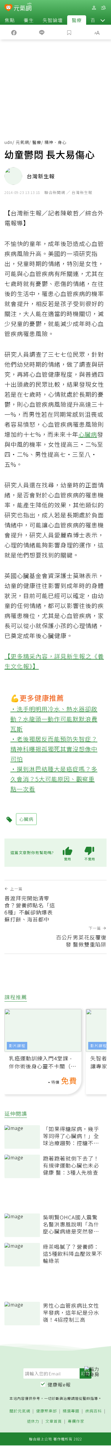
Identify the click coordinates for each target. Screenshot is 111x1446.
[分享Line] (42, 32)
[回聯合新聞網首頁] (8, 8)
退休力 (33, 1421)
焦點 (10, 20)
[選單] (103, 7)
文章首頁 (53, 1421)
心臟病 (87, 434)
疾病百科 (93, 1411)
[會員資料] (93, 7)
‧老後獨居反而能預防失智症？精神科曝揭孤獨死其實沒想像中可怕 (53, 749)
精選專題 (71, 1411)
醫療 (77, 20)
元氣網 (22, 142)
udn (8, 142)
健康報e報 (59, 1384)
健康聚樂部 (46, 1411)
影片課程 (17, 1045)
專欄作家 (76, 1421)
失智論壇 (53, 20)
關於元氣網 (19, 1411)
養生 (29, 20)
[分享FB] (14, 32)
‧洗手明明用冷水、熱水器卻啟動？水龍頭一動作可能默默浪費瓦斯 (53, 719)
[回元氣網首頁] (22, 7)
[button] (102, 20)
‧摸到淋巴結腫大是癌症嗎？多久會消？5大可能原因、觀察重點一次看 (53, 779)
